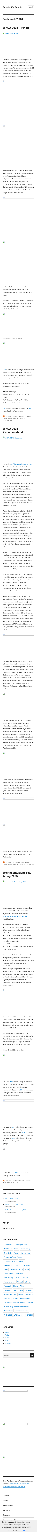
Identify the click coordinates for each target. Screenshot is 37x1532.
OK (24, 1530)
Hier (4, 370)
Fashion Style (25, 1253)
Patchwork (7, 1286)
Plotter (15, 1286)
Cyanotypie (8, 1253)
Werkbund (8, 1343)
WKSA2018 (18, 1315)
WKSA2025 (20, 418)
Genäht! (5, 1500)
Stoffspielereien (25, 1298)
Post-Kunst (7, 1290)
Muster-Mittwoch (9, 1282)
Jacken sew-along (16, 1269)
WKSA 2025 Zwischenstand (13, 430)
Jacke (6, 1269)
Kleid (27, 1269)
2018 (21, 1090)
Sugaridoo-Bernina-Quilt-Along (14, 1302)
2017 (28, 1084)
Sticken (15, 1298)
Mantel (10, 418)
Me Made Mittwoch (21, 1278)
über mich (6, 1510)
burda (16, 1249)
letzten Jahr (18, 1173)
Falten (16, 1253)
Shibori (20, 1294)
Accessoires (8, 1245)
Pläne (22, 1286)
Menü (31, 7)
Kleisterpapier (8, 1273)
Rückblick (28, 1290)
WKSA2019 (29, 1315)
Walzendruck (8, 1311)
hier (30, 408)
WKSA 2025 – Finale (16, 28)
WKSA (14, 418)
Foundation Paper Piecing (13, 1257)
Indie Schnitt (26, 1265)
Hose (17, 1265)
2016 (11, 1082)
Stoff (6, 1340)
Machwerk (19, 1273)
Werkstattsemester (21, 1311)
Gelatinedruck (8, 1265)
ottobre (27, 1282)
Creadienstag (25, 1249)
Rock (21, 1290)
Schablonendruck (10, 1294)
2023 (13, 1138)
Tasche (30, 1302)
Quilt (15, 1290)
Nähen (28, 416)
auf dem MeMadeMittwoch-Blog (21, 464)
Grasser (5, 418)
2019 (13, 1127)
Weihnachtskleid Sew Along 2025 (17, 874)
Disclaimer (6, 1515)
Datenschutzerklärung (10, 1520)
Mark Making (8, 1278)
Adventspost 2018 (21, 1245)
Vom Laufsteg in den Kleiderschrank (16, 1307)
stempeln (7, 1298)
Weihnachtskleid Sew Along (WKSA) (15, 916)
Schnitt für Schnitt (12, 7)
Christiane (8, 416)
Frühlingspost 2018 (10, 1261)
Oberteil (20, 1282)
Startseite (6, 1496)
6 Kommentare (20, 1183)
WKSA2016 (8, 1315)
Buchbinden (8, 1249)
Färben (21, 1261)
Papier (7, 1335)
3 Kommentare (30, 864)
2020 (23, 1133)
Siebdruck (29, 1294)
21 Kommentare (7, 420)
